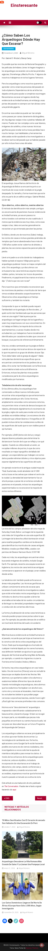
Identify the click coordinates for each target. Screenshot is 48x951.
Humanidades (8, 49)
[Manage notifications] (42, 945)
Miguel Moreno (28, 53)
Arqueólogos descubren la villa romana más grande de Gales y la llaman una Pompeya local (23, 862)
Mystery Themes (32, 948)
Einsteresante (24, 5)
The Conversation (11, 786)
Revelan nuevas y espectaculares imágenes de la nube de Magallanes (41, 798)
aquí (14, 790)
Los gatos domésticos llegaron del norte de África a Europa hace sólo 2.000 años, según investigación (22, 906)
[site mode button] (39, 22)
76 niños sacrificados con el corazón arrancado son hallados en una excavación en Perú (23, 821)
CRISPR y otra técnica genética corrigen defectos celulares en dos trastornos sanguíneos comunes (9, 798)
